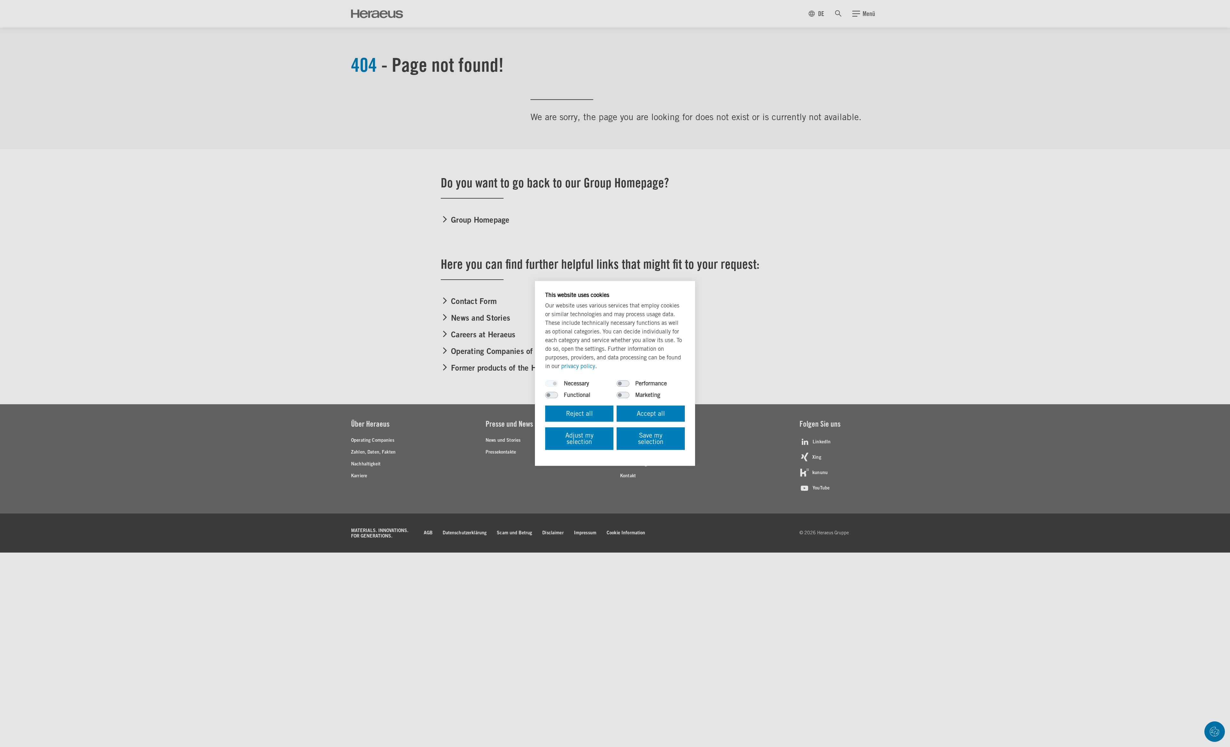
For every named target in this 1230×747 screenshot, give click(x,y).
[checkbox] (551, 384)
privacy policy (578, 366)
